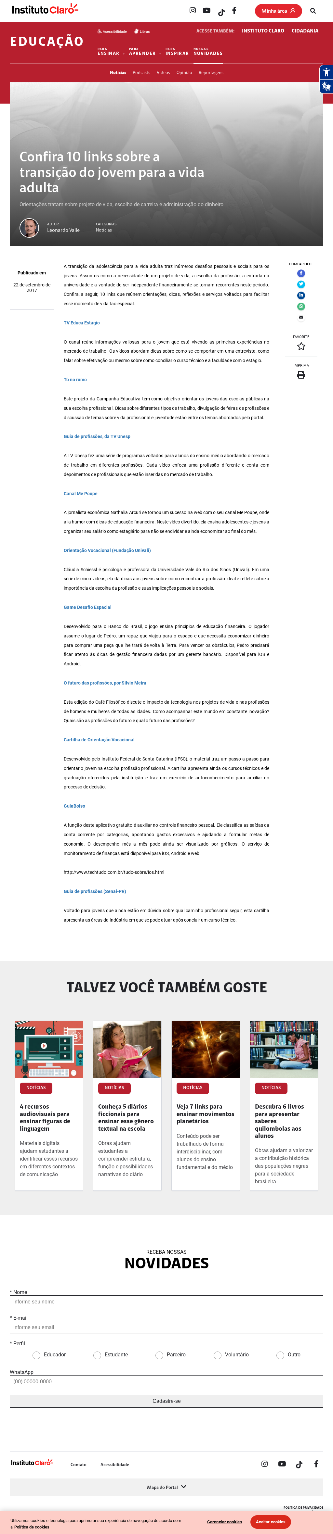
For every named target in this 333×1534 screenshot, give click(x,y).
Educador (55, 1355)
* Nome (18, 1292)
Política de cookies (31, 1527)
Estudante (116, 1355)
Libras (144, 32)
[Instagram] (192, 11)
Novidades (208, 52)
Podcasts (141, 72)
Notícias (118, 72)
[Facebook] (234, 11)
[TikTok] (220, 11)
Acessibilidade (114, 32)
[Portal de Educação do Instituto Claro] (32, 1464)
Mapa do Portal (162, 1487)
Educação (47, 42)
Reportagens (211, 72)
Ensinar (109, 52)
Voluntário (237, 1355)
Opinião (184, 72)
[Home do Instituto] (45, 11)
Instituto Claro (263, 31)
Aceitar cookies (271, 1521)
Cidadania (305, 31)
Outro (294, 1355)
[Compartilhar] (301, 273)
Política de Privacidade (303, 1507)
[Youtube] (206, 11)
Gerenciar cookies (224, 1521)
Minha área (274, 11)
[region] (166, 1522)
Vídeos (163, 72)
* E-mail (19, 1318)
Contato (79, 1465)
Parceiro (176, 1355)
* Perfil (17, 1343)
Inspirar (177, 52)
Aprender (142, 52)
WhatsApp (21, 1372)
